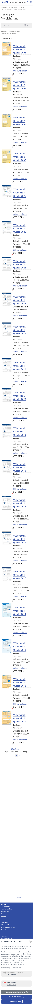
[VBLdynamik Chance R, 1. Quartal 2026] (6, 192)
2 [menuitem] (10, 755)
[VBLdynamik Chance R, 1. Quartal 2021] (6, 365)
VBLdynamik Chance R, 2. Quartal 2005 (19, 157)
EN (25, 2)
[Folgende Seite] (28, 755)
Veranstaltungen (6, 930)
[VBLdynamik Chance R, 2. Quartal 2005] (6, 156)
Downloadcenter (19, 7)
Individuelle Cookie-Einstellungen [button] (15, 992)
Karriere (3, 916)
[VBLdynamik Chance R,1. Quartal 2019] (6, 431)
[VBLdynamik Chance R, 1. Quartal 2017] (6, 503)
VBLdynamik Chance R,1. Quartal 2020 (19, 395)
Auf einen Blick (5, 906)
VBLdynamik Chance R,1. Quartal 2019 (19, 431)
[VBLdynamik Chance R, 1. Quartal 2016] (6, 538)
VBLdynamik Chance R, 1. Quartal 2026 (19, 192)
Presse (3, 914)
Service (11, 7)
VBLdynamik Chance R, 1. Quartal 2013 (19, 646)
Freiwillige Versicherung (20, 9)
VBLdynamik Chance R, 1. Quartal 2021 (19, 366)
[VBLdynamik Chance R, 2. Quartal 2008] (6, 49)
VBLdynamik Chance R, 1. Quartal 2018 (19, 467)
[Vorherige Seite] (5, 755)
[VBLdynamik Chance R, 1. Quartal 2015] (6, 574)
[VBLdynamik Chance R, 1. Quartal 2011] (6, 718)
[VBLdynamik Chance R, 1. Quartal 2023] (6, 299)
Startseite (4, 7)
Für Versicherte (7, 9)
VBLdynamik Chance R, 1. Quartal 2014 (19, 610)
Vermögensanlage (6, 909)
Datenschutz (17, 968)
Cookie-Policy (6, 968)
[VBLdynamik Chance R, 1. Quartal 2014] (6, 610)
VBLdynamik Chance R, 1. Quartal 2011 (19, 718)
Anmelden (18, 2)
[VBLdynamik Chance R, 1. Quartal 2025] (6, 228)
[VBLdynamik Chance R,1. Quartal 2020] (6, 395)
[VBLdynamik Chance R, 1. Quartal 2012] (6, 682)
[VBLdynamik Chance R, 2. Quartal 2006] (6, 120)
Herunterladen (21, 71)
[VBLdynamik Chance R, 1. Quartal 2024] (6, 264)
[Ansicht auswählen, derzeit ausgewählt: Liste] (26, 25)
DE (22, 2)
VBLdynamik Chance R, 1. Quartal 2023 (19, 300)
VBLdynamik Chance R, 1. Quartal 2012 (19, 682)
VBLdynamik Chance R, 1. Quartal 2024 (19, 264)
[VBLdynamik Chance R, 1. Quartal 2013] (6, 646)
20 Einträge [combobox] (15, 749)
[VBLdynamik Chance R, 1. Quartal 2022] (6, 329)
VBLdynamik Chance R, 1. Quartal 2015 (19, 575)
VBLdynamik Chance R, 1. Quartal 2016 (19, 539)
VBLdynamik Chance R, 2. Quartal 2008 (19, 49)
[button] (8, 25)
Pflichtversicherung (6, 925)
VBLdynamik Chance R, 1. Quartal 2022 (19, 330)
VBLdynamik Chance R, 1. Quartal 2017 (19, 503)
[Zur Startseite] (5, 2)
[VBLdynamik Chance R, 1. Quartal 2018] (6, 467)
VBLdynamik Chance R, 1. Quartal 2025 (19, 228)
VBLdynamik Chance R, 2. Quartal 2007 (19, 85)
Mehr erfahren (11, 975)
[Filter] (5, 25)
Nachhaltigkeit (5, 911)
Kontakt (12, 2)
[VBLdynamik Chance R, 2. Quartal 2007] (6, 84)
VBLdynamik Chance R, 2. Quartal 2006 (19, 121)
